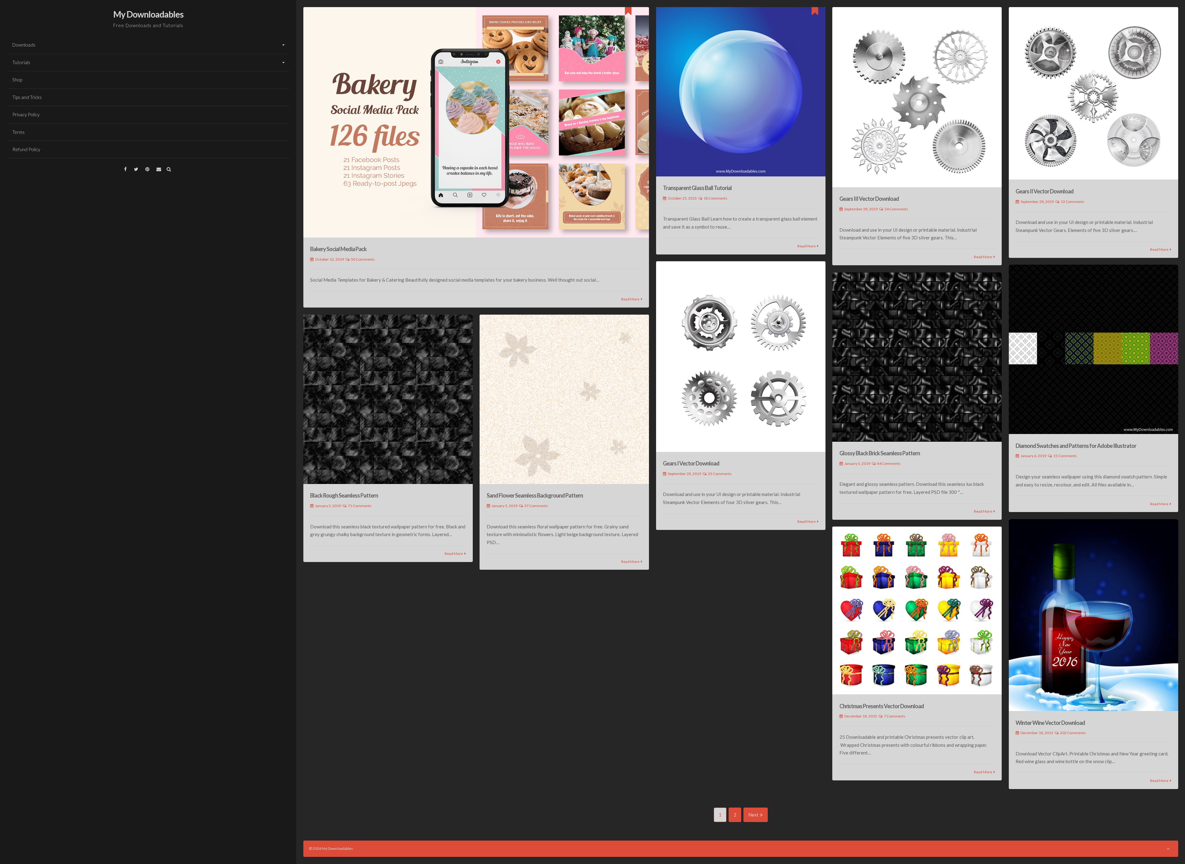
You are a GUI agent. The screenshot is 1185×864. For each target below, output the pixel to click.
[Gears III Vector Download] (917, 97)
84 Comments (889, 463)
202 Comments (1073, 732)
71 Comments (360, 505)
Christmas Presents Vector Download (881, 706)
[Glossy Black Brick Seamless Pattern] (917, 357)
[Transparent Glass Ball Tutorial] (740, 91)
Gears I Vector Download (691, 463)
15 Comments (1065, 455)
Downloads (23, 45)
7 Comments (894, 716)
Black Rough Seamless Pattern (344, 495)
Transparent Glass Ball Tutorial (697, 187)
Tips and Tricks (27, 97)
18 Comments (715, 198)
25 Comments (720, 473)
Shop (17, 79)
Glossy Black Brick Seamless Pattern (879, 453)
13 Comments (1072, 201)
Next (753, 814)
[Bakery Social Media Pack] (476, 122)
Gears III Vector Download (869, 198)
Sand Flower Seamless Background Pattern (535, 495)
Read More (630, 299)
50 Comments (363, 259)
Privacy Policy (26, 114)
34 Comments (896, 209)
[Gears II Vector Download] (1093, 93)
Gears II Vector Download (1045, 191)
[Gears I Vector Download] (740, 356)
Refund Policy (26, 149)
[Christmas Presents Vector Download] (917, 610)
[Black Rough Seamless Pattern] (388, 399)
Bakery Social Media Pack (338, 249)
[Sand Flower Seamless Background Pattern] (564, 399)
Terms (18, 132)
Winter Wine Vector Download (1050, 722)
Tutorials (21, 62)
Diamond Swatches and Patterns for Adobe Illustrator (1076, 445)
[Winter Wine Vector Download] (1093, 615)
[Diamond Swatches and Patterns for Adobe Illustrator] (1093, 349)
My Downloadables (148, 14)
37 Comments (536, 505)
